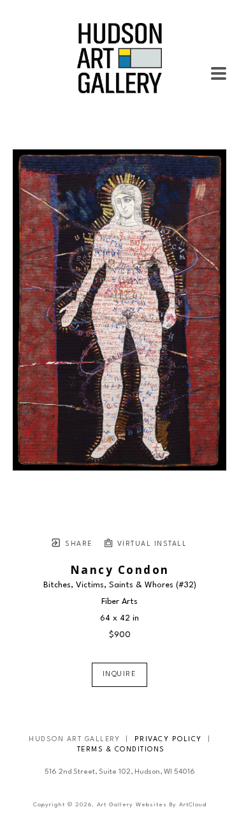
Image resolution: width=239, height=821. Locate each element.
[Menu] (218, 73)
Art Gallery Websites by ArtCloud (151, 805)
